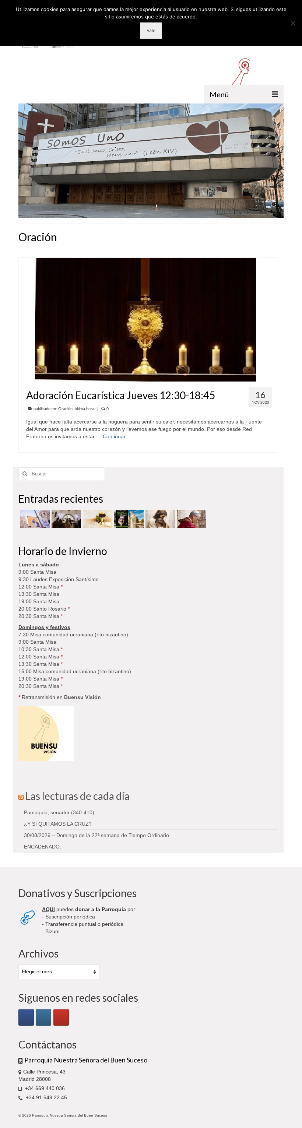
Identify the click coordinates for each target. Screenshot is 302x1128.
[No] (292, 23)
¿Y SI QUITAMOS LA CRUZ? (58, 824)
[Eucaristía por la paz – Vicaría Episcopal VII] (96, 519)
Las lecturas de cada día (77, 796)
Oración (65, 409)
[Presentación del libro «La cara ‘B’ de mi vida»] (128, 519)
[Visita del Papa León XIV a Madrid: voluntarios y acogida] (190, 519)
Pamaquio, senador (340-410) (59, 812)
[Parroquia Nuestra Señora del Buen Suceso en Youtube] (61, 1017)
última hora (84, 409)
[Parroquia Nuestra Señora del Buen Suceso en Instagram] (43, 1017)
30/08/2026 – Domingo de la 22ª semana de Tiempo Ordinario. (97, 835)
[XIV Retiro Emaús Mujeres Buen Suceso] (159, 519)
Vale (151, 30)
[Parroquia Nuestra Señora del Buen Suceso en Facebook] (26, 1017)
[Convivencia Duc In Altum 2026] (65, 519)
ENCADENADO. (42, 847)
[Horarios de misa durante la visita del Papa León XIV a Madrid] (34, 519)
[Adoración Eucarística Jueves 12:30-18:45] (145, 319)
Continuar (114, 436)
